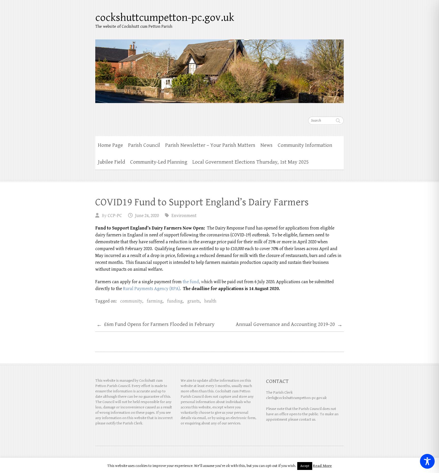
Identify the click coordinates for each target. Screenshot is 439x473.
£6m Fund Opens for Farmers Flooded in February (155, 324)
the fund (191, 281)
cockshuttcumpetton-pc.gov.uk (164, 17)
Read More (322, 466)
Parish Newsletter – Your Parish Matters (210, 145)
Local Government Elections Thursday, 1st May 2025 (250, 162)
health (210, 301)
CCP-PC (115, 215)
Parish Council (144, 145)
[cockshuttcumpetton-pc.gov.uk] (219, 68)
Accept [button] (304, 466)
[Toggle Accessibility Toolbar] (427, 461)
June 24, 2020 (147, 215)
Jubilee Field (111, 162)
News (266, 145)
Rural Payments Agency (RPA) (151, 288)
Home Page (110, 145)
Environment (183, 215)
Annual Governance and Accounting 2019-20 (289, 324)
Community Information (305, 145)
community (131, 301)
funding (175, 301)
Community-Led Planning (158, 162)
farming (155, 301)
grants (193, 301)
